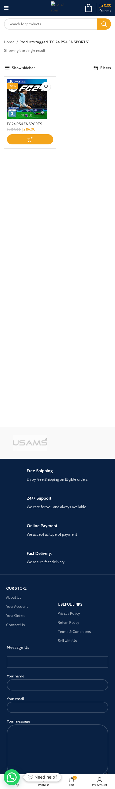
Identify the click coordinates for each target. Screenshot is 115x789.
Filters (105, 67)
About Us (13, 597)
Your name (15, 676)
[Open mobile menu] (6, 8)
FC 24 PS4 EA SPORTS (24, 124)
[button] (30, 139)
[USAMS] (30, 442)
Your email (15, 698)
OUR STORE (16, 588)
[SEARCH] (104, 24)
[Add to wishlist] (46, 86)
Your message (18, 721)
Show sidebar (23, 67)
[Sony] (84, 443)
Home (9, 42)
